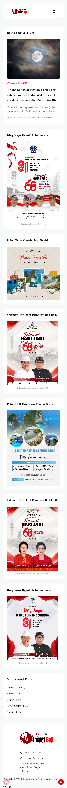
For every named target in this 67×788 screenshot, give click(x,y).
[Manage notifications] (6, 782)
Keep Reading (45, 117)
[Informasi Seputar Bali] (19, 11)
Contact (10, 700)
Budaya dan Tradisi (18, 83)
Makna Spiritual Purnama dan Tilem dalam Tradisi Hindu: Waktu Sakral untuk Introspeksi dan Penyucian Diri (32, 95)
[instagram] (9, 787)
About (10, 712)
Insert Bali (17, 117)
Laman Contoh (14, 706)
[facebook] (4, 787)
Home (10, 693)
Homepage (12, 687)
